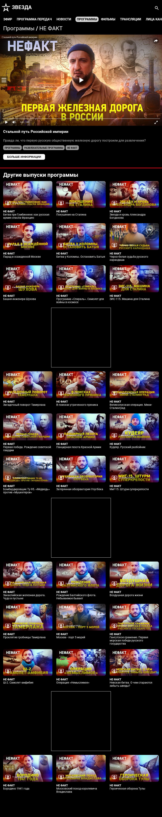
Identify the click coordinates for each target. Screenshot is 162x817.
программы (12, 148)
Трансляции (130, 19)
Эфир (7, 19)
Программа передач (34, 19)
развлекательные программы (43, 148)
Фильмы (108, 19)
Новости (64, 19)
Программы (87, 19)
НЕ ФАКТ (51, 28)
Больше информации (24, 156)
